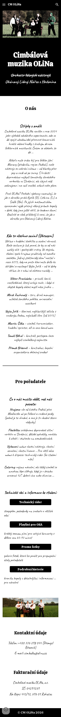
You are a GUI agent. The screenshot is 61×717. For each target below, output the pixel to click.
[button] (4, 4)
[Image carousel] (31, 24)
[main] (31, 67)
